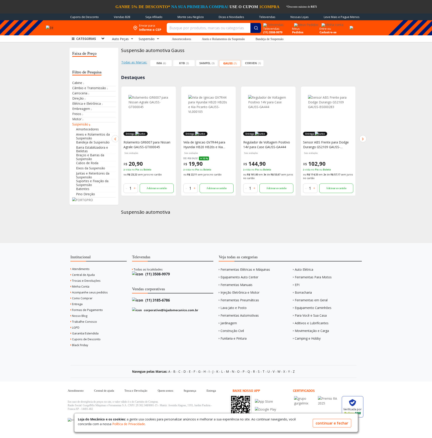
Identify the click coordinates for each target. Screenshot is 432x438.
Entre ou (325, 29)
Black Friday (79, 345)
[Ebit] (305, 398)
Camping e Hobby (308, 338)
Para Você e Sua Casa (311, 315)
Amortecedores (181, 39)
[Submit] (255, 28)
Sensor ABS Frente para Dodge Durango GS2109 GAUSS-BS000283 (326, 144)
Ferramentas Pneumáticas (239, 300)
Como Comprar (81, 298)
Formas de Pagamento (87, 310)
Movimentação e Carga (312, 331)
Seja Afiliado (153, 17)
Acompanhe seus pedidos (89, 292)
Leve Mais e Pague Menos (342, 17)
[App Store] (265, 401)
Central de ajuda (104, 390)
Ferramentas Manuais (236, 285)
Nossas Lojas (299, 17)
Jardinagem (228, 323)
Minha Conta (80, 286)
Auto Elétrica (304, 269)
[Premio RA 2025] (329, 398)
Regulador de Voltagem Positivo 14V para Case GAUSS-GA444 (266, 144)
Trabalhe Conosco (84, 322)
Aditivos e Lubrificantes (311, 323)
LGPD (75, 327)
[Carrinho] (350, 25)
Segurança (190, 390)
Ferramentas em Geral (311, 300)
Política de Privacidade (128, 424)
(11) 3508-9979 (157, 274)
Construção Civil (232, 331)
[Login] (332, 23)
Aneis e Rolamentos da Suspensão (223, 39)
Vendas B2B (122, 17)
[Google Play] (265, 409)
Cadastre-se (328, 32)
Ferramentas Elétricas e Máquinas (245, 269)
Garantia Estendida (85, 333)
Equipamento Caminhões (313, 308)
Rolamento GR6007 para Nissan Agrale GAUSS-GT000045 (147, 144)
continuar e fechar (332, 423)
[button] (115, 138)
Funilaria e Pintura (233, 338)
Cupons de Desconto (84, 17)
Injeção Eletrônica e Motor (239, 292)
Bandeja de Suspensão (270, 39)
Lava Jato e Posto (233, 308)
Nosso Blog (79, 316)
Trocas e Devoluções (86, 281)
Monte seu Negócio (191, 17)
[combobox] (214, 28)
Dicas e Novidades (231, 17)
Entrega (77, 304)
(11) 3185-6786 (157, 300)
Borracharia (303, 292)
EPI (297, 285)
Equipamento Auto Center (239, 277)
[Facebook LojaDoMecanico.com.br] (72, 420)
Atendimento (80, 269)
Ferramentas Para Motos (313, 277)
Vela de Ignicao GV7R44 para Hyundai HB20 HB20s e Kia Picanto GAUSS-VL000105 (204, 144)
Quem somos (165, 390)
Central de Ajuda (83, 275)
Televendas (267, 17)
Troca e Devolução (135, 390)
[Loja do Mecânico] (97, 28)
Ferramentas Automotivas (239, 315)
